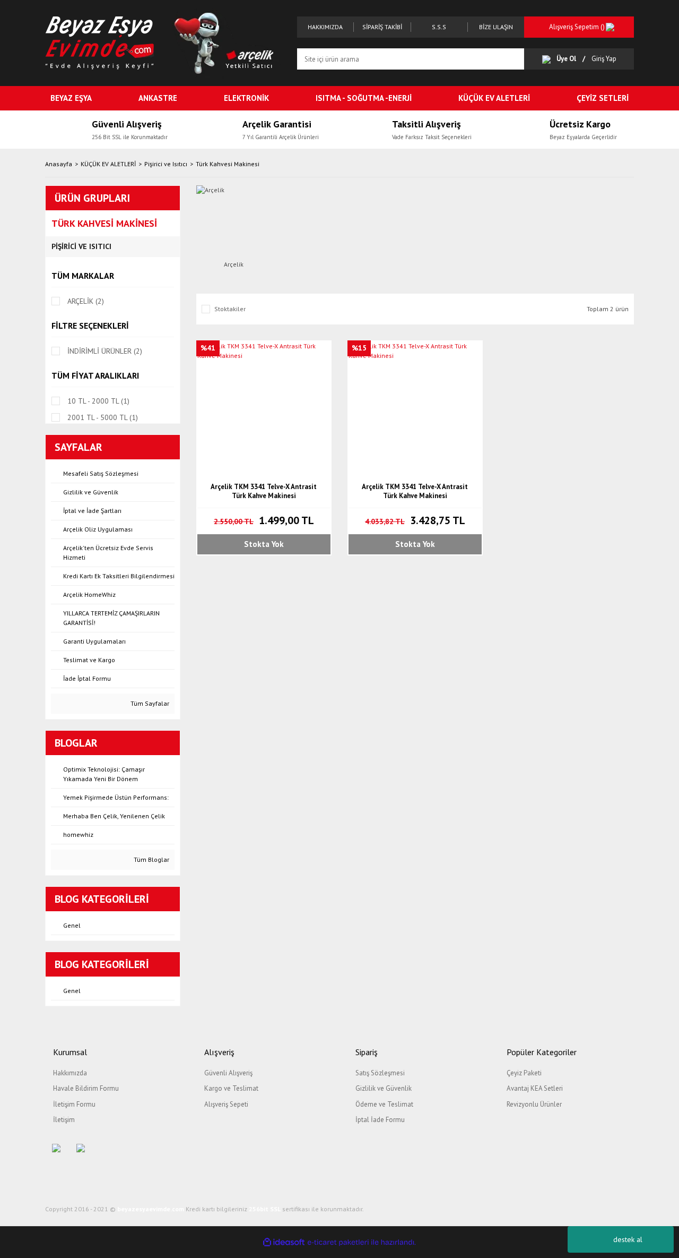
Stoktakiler (230, 309)
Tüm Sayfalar (149, 703)
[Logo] (99, 42)
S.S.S (439, 27)
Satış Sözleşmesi (380, 1072)
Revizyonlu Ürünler (534, 1104)
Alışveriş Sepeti (226, 1104)
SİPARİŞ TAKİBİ (382, 27)
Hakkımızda (70, 1072)
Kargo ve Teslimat (231, 1088)
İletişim (64, 1119)
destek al (627, 1239)
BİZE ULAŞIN (496, 27)
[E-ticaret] (338, 1242)
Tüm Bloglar (150, 859)
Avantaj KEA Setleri (535, 1088)
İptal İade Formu (380, 1119)
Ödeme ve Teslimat (384, 1104)
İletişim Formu (74, 1104)
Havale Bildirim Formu (86, 1088)
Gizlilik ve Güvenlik (383, 1088)
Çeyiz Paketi (524, 1072)
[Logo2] (226, 42)
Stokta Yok (264, 544)
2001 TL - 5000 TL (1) (102, 417)
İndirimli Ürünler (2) (104, 351)
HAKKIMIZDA (325, 27)
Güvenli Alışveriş (228, 1072)
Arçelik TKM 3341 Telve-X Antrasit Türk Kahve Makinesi (264, 491)
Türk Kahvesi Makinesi (227, 164)
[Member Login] (549, 59)
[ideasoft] (284, 1242)
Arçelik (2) (85, 301)
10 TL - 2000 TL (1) (98, 401)
